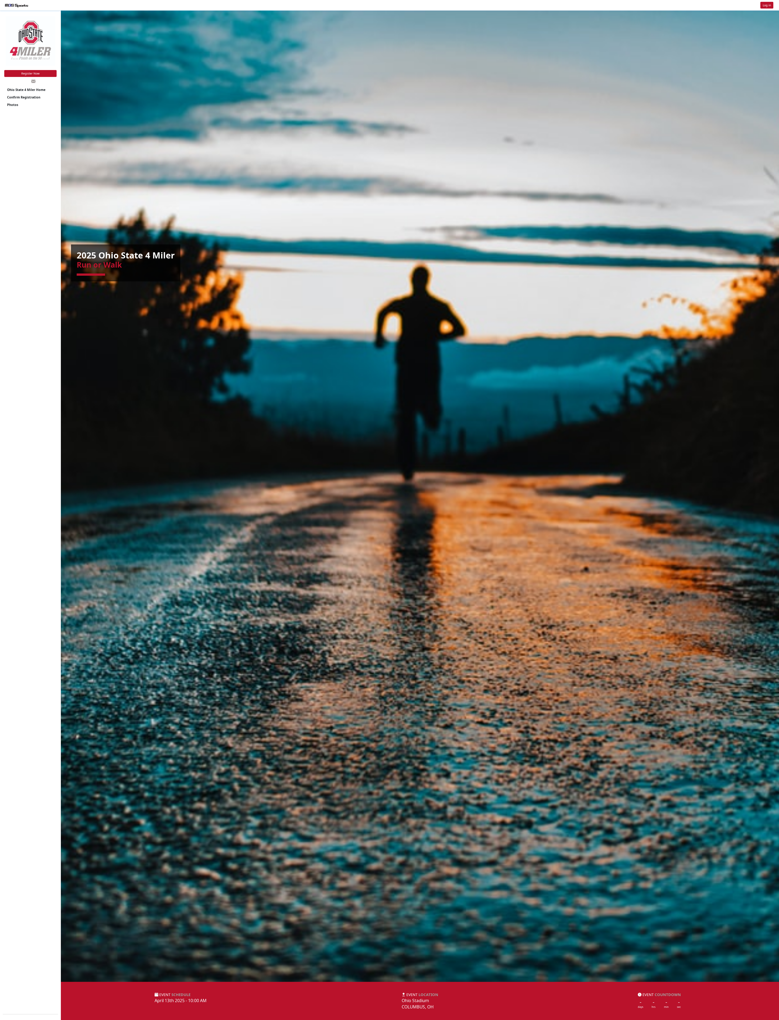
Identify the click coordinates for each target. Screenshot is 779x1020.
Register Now (30, 73)
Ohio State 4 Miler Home (26, 90)
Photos (12, 105)
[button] (16, 5)
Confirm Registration (23, 97)
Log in (767, 5)
